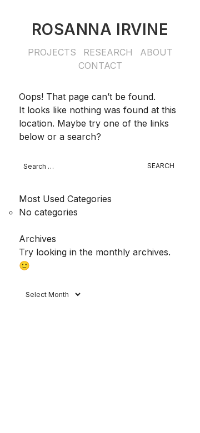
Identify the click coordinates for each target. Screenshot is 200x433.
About (156, 52)
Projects (52, 52)
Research (108, 52)
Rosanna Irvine (100, 29)
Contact (100, 65)
